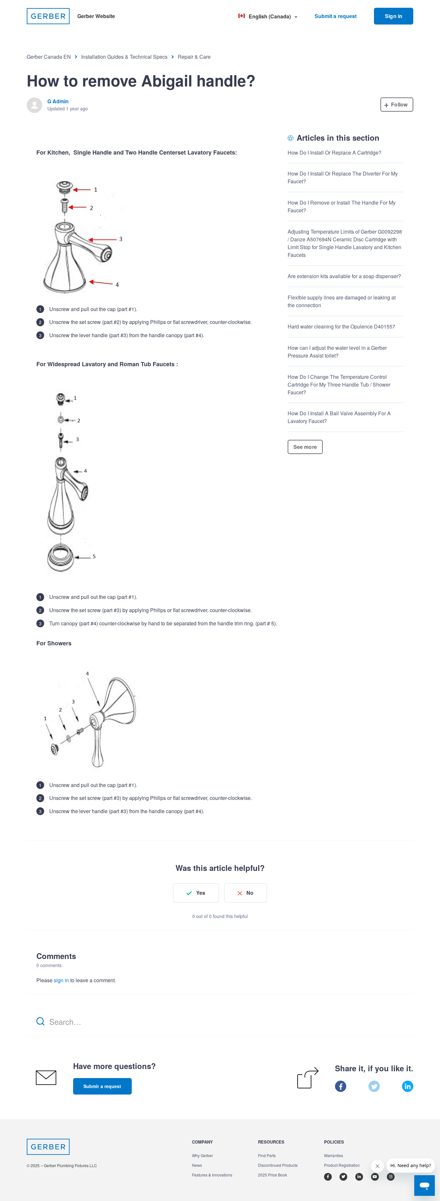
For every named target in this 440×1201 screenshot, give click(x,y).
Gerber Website (96, 16)
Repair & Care (194, 56)
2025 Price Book (272, 1174)
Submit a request (336, 16)
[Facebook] (340, 1086)
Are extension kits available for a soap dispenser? (344, 276)
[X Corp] (374, 1086)
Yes (200, 892)
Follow (399, 104)
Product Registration (342, 1165)
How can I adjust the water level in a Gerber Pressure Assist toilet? (337, 351)
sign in (61, 980)
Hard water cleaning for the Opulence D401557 (341, 326)
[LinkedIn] (407, 1086)
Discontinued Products (278, 1165)
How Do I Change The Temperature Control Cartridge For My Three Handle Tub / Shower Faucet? (339, 384)
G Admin (58, 101)
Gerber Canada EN (49, 56)
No (249, 892)
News (197, 1165)
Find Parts (267, 1155)
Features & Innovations (212, 1174)
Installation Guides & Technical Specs (124, 56)
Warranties (333, 1155)
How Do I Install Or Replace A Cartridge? (334, 152)
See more (305, 446)
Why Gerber (202, 1155)
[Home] (48, 16)
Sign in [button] (393, 16)
